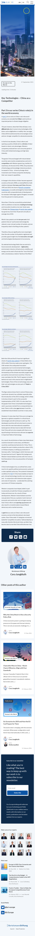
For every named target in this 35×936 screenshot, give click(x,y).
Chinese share (14, 209)
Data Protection (20, 929)
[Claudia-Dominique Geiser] (12, 852)
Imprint (12, 929)
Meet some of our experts (9, 830)
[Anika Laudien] (12, 836)
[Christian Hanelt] (20, 836)
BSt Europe (2, 912)
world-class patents (26, 209)
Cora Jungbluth (18, 574)
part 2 (4, 116)
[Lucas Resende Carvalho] (12, 844)
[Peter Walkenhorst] (29, 844)
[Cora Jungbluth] (4, 844)
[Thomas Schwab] (4, 836)
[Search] (27, 2)
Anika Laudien (14, 745)
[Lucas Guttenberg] (20, 844)
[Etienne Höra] (4, 852)
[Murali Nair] (20, 852)
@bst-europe (2, 907)
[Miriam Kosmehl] (29, 836)
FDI (11, 474)
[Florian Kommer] (29, 852)
